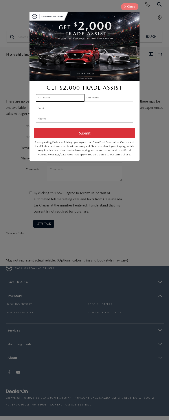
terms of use (122, 154)
